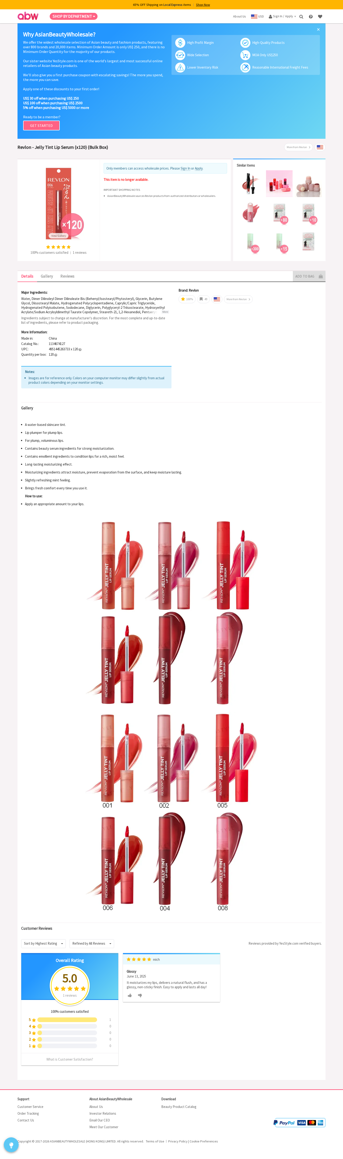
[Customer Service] (311, 16)
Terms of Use (155, 1141)
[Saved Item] (321, 16)
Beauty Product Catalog (178, 1106)
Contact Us (26, 1120)
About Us (96, 1106)
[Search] (302, 16)
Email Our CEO (99, 1120)
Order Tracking (28, 1113)
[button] (80, 349)
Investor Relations (102, 1113)
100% (189, 299)
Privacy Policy (178, 1141)
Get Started (41, 125)
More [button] (165, 311)
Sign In (185, 168)
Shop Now (203, 5)
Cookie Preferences (204, 1141)
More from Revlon (297, 147)
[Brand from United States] (320, 147)
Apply (199, 168)
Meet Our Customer (103, 1127)
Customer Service (30, 1106)
